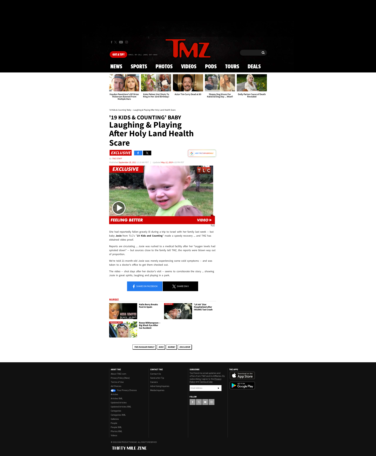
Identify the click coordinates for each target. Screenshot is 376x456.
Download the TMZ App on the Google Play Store (242, 385)
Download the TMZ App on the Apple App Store (242, 375)
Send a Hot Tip (157, 378)
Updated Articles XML (121, 407)
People (114, 423)
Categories (116, 411)
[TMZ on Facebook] (111, 42)
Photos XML (116, 431)
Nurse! (171, 347)
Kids (161, 347)
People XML (116, 427)
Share (147, 286)
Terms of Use (117, 382)
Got (118, 55)
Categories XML (118, 415)
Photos (164, 66)
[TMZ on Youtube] (121, 42)
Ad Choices (116, 386)
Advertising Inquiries (159, 386)
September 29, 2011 (127, 162)
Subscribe (218, 388)
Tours (232, 66)
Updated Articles (119, 402)
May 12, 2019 (167, 162)
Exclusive (184, 347)
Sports (139, 66)
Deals (254, 66)
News (116, 66)
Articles (114, 394)
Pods (211, 66)
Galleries (115, 419)
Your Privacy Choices (126, 390)
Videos (188, 66)
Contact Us (155, 374)
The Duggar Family (144, 347)
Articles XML (117, 398)
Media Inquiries (157, 390)
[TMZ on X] (116, 42)
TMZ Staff (117, 158)
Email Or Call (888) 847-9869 (143, 55)
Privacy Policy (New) (120, 378)
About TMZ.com (118, 374)
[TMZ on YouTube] (205, 402)
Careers (154, 382)
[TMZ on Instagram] (126, 42)
